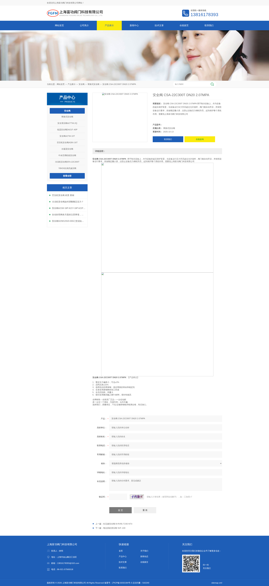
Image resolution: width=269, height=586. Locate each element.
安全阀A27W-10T (67, 136)
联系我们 (209, 25)
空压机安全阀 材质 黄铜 (63, 195)
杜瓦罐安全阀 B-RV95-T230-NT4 (117, 524)
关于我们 (144, 551)
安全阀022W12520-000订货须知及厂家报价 (68, 221)
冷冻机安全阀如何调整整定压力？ (68, 201)
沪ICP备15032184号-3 (122, 583)
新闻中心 (134, 25)
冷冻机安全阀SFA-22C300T (67, 162)
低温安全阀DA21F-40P (67, 129)
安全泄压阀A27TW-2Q (67, 123)
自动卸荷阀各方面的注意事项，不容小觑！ (68, 214)
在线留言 (184, 25)
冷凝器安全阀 (67, 149)
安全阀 (81, 84)
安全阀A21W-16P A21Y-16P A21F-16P (68, 208)
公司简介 (84, 25)
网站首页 (59, 25)
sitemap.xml (216, 583)
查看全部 (67, 176)
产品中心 (123, 556)
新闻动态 (144, 556)
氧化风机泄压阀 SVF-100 (114, 528)
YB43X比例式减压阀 (67, 168)
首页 (121, 551)
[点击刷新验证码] (137, 496)
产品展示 (109, 25)
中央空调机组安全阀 (67, 155)
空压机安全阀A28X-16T (67, 142)
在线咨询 (200, 139)
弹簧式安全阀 (93, 84)
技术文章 (159, 25)
